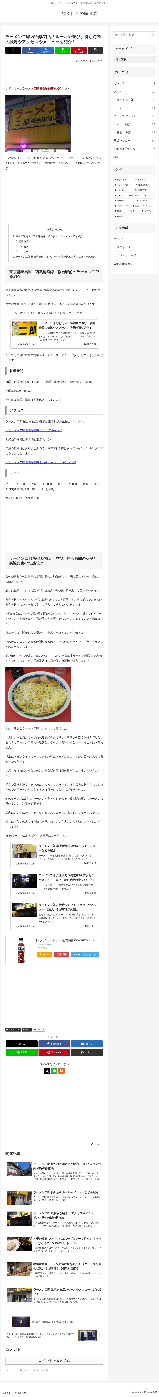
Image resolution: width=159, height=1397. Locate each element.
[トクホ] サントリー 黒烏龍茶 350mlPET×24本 (65, 940)
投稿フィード (122, 247)
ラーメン (40, 1029)
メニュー (24, 251)
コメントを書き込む (54, 1361)
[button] (95, 50)
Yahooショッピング (85, 954)
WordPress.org (123, 263)
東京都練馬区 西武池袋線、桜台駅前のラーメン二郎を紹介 (49, 236)
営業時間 (24, 241)
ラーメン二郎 (14, 1029)
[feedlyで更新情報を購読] (54, 1071)
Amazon (45, 954)
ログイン (119, 239)
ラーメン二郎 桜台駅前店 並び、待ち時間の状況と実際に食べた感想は (56, 256)
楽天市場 (62, 954)
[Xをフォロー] (47, 1071)
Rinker (49, 944)
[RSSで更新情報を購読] (61, 1071)
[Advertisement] (30, 72)
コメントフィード (125, 255)
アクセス (24, 246)
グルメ (28, 1029)
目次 (50, 229)
